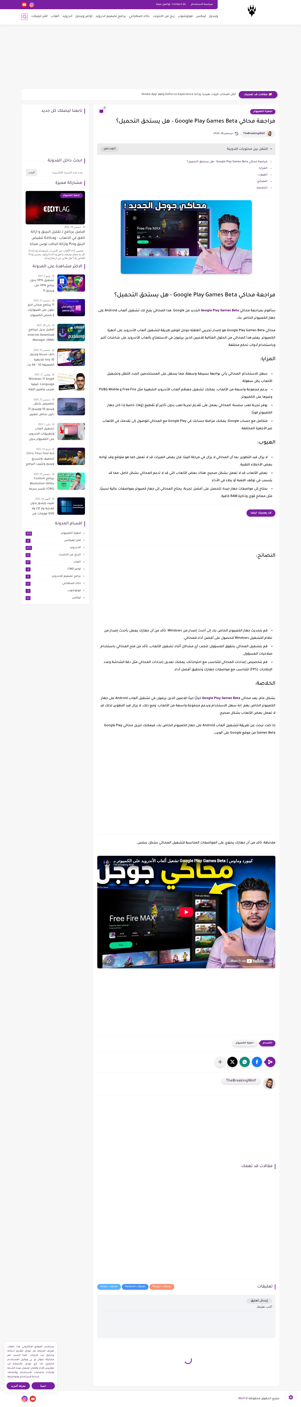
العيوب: (262, 174)
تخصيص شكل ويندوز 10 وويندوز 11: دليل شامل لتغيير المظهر (40, 410)
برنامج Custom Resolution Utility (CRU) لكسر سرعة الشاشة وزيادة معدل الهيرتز (41, 484)
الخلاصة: (261, 188)
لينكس (201, 16)
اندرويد (67, 16)
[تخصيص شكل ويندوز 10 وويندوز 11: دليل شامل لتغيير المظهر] (71, 406)
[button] (257, 1062)
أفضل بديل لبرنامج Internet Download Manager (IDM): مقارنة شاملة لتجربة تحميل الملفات (40, 335)
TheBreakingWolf (254, 133)
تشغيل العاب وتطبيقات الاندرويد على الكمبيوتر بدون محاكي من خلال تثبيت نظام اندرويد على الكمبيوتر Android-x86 (41, 434)
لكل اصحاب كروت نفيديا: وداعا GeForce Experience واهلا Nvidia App (189, 94)
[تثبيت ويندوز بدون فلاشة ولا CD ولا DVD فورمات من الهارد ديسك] (71, 506)
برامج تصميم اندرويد (111, 16)
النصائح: (262, 181)
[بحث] (25, 17)
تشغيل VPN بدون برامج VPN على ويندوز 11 (42, 285)
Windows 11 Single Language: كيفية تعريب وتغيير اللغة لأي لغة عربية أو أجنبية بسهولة (41, 385)
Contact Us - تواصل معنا (171, 4)
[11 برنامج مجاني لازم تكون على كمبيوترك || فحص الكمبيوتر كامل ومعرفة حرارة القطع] (71, 307)
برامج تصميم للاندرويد (54, 576)
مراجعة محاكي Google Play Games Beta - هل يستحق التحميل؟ (227, 161)
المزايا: (262, 168)
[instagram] (32, 4)
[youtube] (24, 4)
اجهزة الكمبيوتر (262, 111)
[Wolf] (252, 12)
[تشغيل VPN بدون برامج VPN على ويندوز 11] (71, 283)
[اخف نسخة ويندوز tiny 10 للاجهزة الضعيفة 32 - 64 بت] (71, 357)
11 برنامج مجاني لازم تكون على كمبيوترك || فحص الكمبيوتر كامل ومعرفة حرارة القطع (41, 310)
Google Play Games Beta (220, 311)
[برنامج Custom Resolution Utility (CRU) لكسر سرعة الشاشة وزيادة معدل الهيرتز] (71, 481)
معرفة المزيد (18, 1385)
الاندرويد (54, 547)
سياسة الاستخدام (202, 4)
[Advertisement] (150, 57)
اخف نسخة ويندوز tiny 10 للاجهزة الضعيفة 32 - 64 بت (40, 360)
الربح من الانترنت (54, 555)
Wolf (241, 1398)
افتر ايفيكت (39, 16)
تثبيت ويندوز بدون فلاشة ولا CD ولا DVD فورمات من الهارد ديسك (42, 509)
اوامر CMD (54, 569)
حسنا (43, 1385)
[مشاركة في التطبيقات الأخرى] (220, 1062)
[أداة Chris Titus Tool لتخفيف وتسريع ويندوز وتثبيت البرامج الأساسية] (71, 456)
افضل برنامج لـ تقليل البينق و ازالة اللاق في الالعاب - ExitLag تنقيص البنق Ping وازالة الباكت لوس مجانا (57, 238)
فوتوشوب (185, 16)
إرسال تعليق (259, 1300)
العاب (55, 16)
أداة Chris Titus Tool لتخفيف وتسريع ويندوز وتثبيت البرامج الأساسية (40, 459)
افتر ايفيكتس (54, 540)
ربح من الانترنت (164, 16)
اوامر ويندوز (84, 16)
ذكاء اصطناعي (139, 16)
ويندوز (213, 16)
